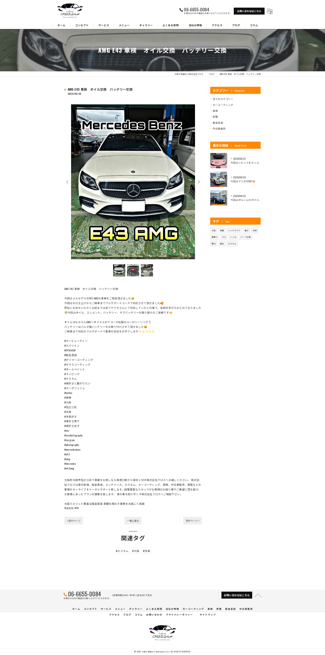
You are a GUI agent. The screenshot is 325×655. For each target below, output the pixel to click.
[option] (133, 181)
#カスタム (122, 551)
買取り (215, 237)
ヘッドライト (234, 230)
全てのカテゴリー (223, 99)
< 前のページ (73, 520)
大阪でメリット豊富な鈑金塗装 (83, 503)
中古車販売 (219, 128)
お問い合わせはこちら (249, 11)
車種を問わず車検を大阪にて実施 (124, 503)
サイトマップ (208, 614)
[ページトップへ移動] (258, 595)
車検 (76, 508)
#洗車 (146, 551)
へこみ (233, 237)
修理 (215, 116)
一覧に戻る (133, 520)
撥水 (222, 243)
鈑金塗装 (68, 508)
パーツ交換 (245, 237)
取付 (214, 243)
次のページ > (192, 520)
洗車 (255, 230)
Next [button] (198, 181)
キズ (224, 237)
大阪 (214, 230)
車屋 (222, 230)
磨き (247, 230)
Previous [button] (67, 181)
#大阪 (135, 551)
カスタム (232, 243)
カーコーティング (223, 105)
